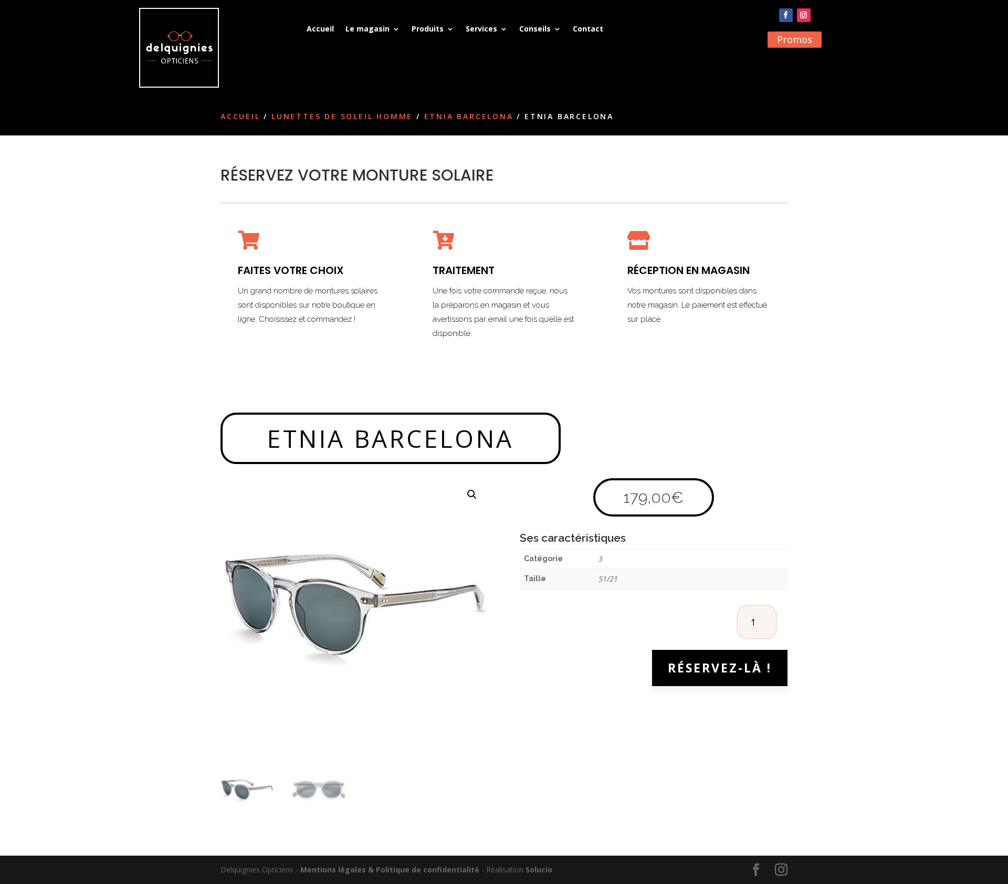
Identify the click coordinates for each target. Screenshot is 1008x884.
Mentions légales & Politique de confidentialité (389, 870)
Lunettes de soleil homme (342, 116)
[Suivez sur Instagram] (804, 15)
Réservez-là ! (720, 667)
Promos (794, 39)
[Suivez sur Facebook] (786, 15)
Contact (588, 29)
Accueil (320, 29)
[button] (472, 494)
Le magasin (367, 29)
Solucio (539, 870)
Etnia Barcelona (468, 116)
